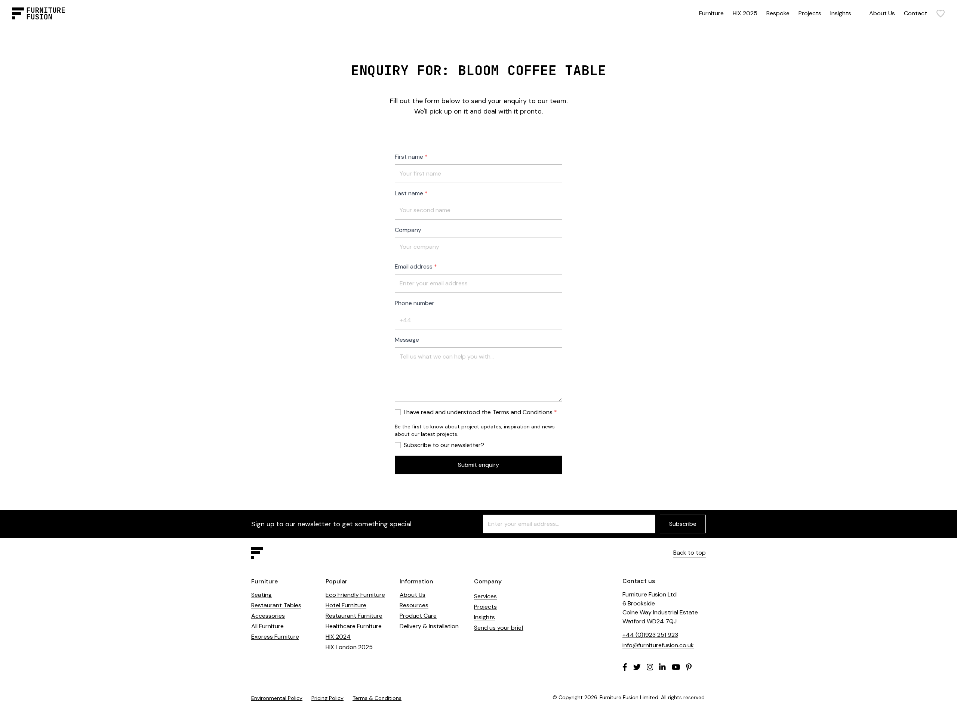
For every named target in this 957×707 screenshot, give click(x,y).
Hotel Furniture (346, 605)
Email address (414, 266)
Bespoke (778, 13)
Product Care (418, 616)
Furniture (711, 13)
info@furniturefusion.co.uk (658, 645)
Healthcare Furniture (354, 626)
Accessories (268, 616)
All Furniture (267, 626)
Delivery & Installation (429, 626)
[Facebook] (624, 667)
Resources (414, 605)
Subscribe (682, 524)
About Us (882, 13)
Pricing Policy (327, 698)
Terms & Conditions (377, 698)
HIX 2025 (745, 13)
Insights (840, 13)
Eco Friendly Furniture (355, 595)
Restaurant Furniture (354, 616)
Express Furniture (275, 637)
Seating (261, 595)
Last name (409, 193)
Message (407, 340)
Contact (915, 13)
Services (485, 596)
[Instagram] (650, 667)
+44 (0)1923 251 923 (650, 635)
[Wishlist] (940, 13)
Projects (809, 13)
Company (408, 230)
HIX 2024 (338, 637)
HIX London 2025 (349, 647)
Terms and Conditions (522, 412)
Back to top (689, 552)
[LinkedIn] (662, 667)
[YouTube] (676, 667)
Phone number (414, 303)
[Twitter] (637, 667)
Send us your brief (498, 628)
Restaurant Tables (276, 605)
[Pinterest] (689, 667)
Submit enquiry (478, 465)
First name (409, 157)
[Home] (38, 13)
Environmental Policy (276, 698)
